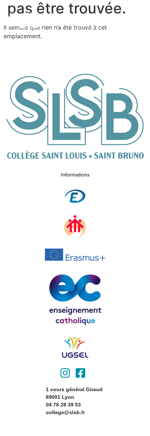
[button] (95, 22)
